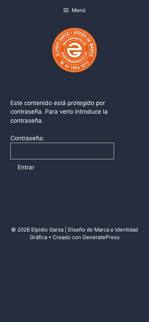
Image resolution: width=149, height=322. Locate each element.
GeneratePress (101, 237)
